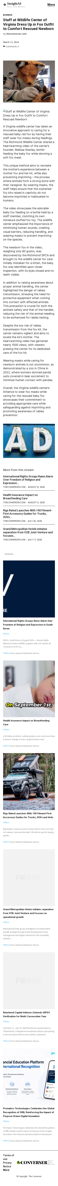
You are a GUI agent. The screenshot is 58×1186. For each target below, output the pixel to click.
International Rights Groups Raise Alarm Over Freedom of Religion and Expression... (28, 480)
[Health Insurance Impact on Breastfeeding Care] (29, 688)
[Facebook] (6, 53)
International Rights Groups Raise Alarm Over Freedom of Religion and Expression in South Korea (28, 624)
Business (7, 15)
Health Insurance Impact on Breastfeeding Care (20, 496)
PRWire (6, 633)
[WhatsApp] (27, 53)
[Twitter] (13, 53)
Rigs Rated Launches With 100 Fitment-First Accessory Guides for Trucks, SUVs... (27, 514)
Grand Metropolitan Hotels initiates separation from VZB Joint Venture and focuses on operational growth (28, 913)
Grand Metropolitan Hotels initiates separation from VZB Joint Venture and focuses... (28, 532)
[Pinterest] (20, 53)
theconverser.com (16, 34)
